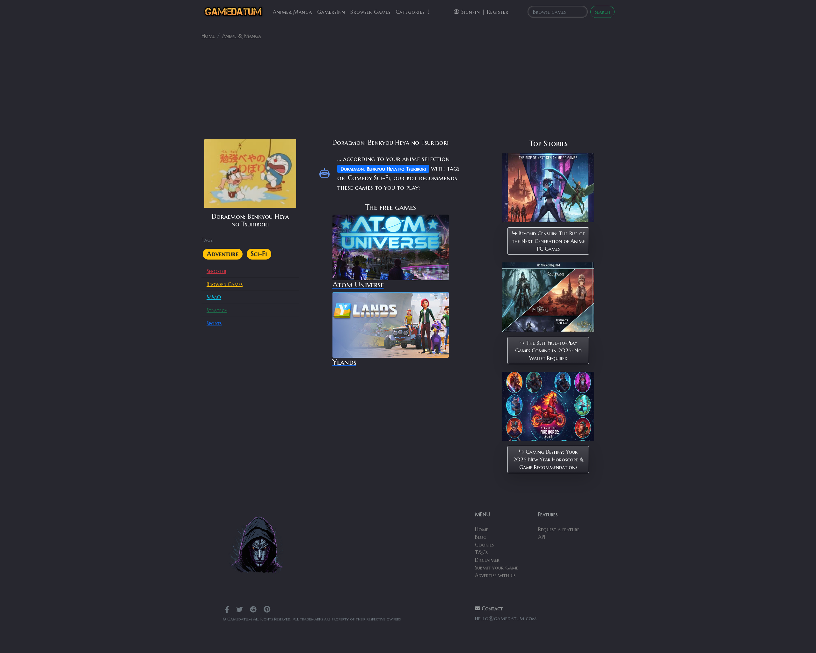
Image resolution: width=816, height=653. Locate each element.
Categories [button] (411, 12)
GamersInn (331, 12)
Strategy (217, 310)
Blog (480, 537)
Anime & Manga (241, 36)
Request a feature (558, 529)
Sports (214, 323)
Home (208, 36)
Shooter (216, 271)
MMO (214, 297)
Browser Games (370, 12)
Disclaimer (487, 560)
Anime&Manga (292, 12)
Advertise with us (495, 575)
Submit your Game (496, 567)
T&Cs (481, 552)
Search (602, 12)
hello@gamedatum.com (506, 618)
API (541, 537)
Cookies (484, 544)
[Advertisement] (408, 91)
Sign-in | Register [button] (483, 12)
